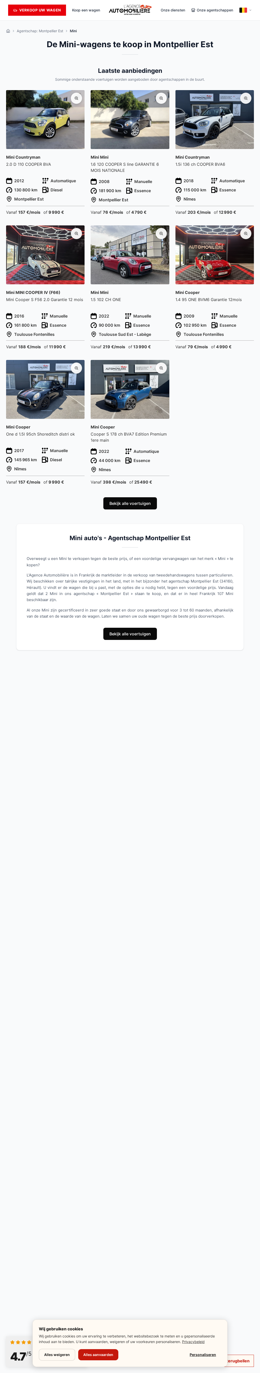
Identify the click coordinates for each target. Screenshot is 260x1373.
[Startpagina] (8, 31)
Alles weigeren (57, 1354)
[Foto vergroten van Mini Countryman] (76, 98)
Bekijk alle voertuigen (130, 503)
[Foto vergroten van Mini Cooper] (245, 233)
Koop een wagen (86, 10)
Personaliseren (203, 1354)
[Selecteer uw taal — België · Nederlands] (245, 10)
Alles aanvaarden (98, 1354)
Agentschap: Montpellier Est (40, 31)
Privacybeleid (193, 1341)
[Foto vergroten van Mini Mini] (161, 98)
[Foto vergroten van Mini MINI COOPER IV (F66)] (76, 233)
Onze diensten (173, 10)
